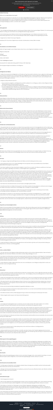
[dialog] (26, 6)
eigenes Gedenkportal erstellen (28, 405)
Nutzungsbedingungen (27, 403)
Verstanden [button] (21, 7)
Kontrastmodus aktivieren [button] (40, 404)
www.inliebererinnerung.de (11, 15)
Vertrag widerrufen (26, 407)
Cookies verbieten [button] (30, 7)
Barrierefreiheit (16, 404)
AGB (37, 403)
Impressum (20, 403)
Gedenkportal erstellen (22, 409)
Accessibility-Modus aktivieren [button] (30, 404)
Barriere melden (22, 404)
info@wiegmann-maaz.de (8, 60)
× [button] (51, 1)
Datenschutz (34, 403)
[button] (26, 10)
